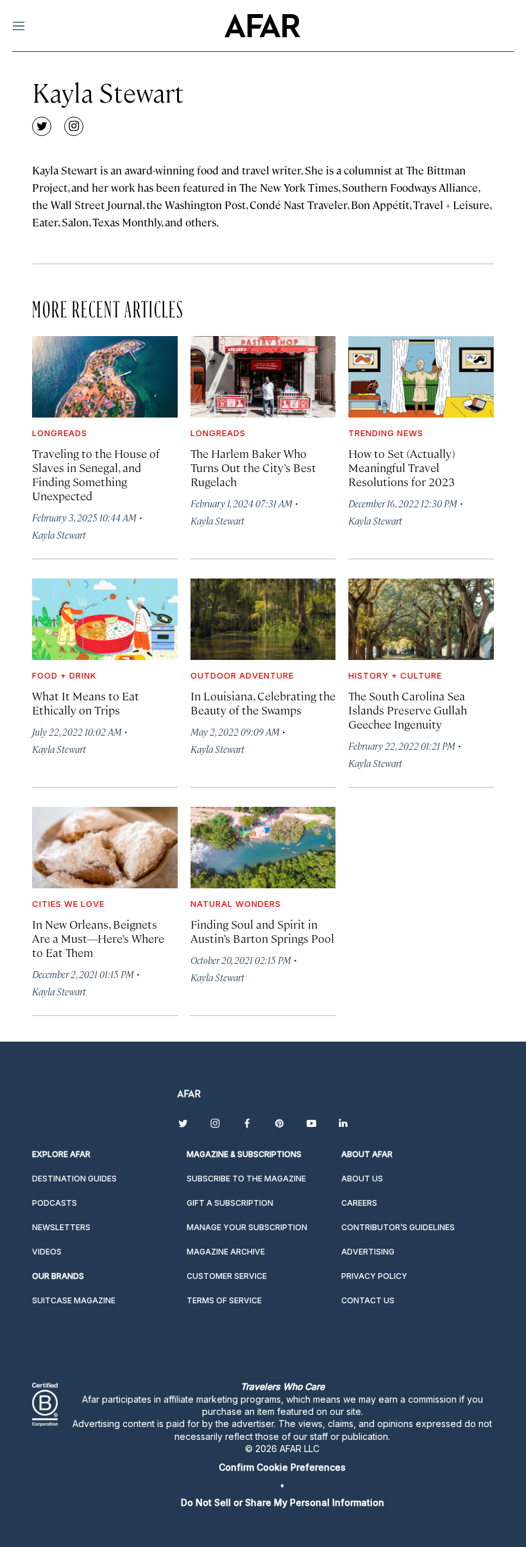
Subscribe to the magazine (246, 1178)
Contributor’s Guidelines (398, 1227)
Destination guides (74, 1178)
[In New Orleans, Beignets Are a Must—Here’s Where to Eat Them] (105, 847)
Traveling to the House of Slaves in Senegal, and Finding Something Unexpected (96, 474)
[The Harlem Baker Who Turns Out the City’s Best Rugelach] (263, 377)
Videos (47, 1251)
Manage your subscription (247, 1227)
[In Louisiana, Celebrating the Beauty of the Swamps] (263, 619)
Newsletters (61, 1227)
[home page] (262, 25)
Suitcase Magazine (73, 1300)
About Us (362, 1178)
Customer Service (227, 1276)
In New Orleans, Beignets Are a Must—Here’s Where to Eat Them (98, 938)
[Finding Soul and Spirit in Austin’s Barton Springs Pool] (263, 847)
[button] (282, 1467)
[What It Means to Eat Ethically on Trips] (105, 619)
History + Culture (395, 675)
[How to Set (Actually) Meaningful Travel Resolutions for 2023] (421, 377)
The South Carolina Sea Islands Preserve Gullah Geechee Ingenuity (407, 709)
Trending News (385, 433)
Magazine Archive (226, 1251)
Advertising (367, 1251)
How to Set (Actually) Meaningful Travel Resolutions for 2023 (401, 467)
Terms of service (224, 1300)
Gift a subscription (230, 1203)
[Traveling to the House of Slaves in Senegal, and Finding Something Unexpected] (105, 377)
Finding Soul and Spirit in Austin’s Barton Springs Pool (262, 931)
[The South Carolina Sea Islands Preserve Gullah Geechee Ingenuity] (421, 619)
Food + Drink (64, 675)
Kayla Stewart (59, 534)
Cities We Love (68, 904)
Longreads (59, 433)
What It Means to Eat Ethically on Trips (85, 702)
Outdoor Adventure (242, 675)
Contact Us (367, 1300)
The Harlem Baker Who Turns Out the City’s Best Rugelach (253, 467)
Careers (359, 1203)
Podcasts (54, 1203)
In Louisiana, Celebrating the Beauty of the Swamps (263, 702)
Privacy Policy (374, 1276)
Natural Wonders (236, 904)
